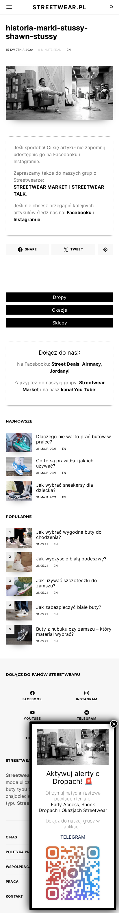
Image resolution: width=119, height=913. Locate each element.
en (69, 49)
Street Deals (65, 364)
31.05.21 (42, 544)
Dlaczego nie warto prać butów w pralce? (73, 439)
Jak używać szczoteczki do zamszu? (66, 583)
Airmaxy (91, 364)
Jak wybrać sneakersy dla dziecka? (64, 487)
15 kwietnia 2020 (19, 49)
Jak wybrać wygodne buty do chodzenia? (69, 534)
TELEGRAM (72, 837)
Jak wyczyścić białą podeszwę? (71, 559)
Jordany (59, 371)
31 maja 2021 (46, 448)
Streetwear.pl (59, 6)
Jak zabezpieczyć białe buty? (68, 607)
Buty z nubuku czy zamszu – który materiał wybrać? (73, 631)
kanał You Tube (78, 389)
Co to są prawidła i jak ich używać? (64, 463)
